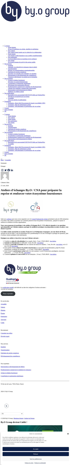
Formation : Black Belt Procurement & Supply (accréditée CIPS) (26, 147)
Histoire (3, 310)
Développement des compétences (10, 356)
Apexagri (3, 319)
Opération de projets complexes (17, 129)
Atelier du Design (29, 418)
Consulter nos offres (6, 333)
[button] (68, 434)
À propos (7, 114)
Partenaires (4, 316)
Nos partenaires (12, 121)
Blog (2, 160)
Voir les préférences (36, 459)
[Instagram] (2, 170)
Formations (7, 145)
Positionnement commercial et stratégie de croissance (16, 370)
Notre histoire (12, 116)
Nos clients (11, 122)
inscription (53, 241)
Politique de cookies (29, 463)
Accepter (35, 449)
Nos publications (9, 140)
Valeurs (3, 307)
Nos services (8, 124)
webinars (9, 219)
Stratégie (10, 126)
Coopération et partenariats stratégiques (19, 135)
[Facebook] (8, 170)
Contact (6, 152)
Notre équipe (11, 119)
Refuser (35, 454)
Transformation (12, 127)
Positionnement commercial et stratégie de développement (24, 137)
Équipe (3, 313)
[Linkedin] (11, 170)
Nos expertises (8, 132)
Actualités (11, 144)
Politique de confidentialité (40, 463)
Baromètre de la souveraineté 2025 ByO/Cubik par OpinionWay (26, 142)
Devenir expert (5, 336)
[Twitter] (5, 170)
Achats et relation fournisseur (16, 134)
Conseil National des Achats (39, 219)
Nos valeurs (11, 117)
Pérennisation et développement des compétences (22, 131)
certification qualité (8, 287)
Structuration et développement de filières (20, 139)
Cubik (2, 322)
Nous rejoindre (8, 153)
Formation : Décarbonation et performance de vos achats (24, 150)
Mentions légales (18, 418)
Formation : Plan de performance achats (19, 149)
